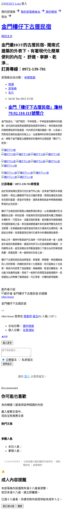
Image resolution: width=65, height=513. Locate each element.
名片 (11, 92)
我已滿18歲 (8, 506)
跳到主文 (6, 36)
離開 (20, 506)
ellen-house (7, 296)
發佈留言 (7, 364)
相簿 (11, 84)
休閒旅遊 (29, 77)
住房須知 (28, 330)
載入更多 (7, 343)
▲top (4, 336)
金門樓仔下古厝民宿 (26, 27)
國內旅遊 (28, 326)
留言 (35, 316)
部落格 (12, 88)
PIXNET (16, 461)
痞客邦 (28, 316)
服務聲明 (37, 465)
